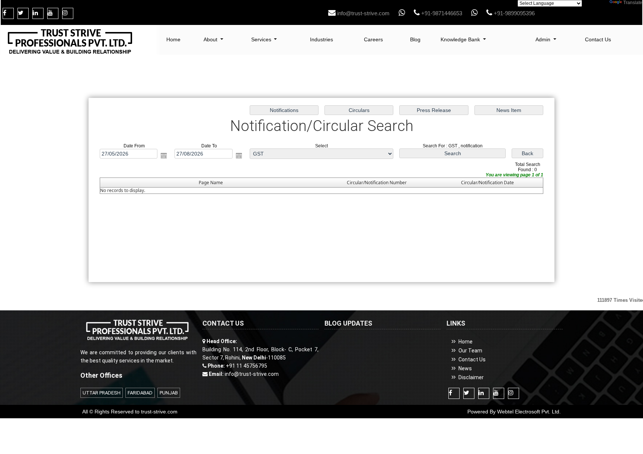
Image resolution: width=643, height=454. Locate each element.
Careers (373, 39)
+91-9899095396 (513, 13)
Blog (415, 39)
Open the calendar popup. (164, 155)
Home (173, 39)
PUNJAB (169, 393)
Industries (321, 39)
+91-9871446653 (441, 13)
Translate (632, 2)
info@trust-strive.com (363, 13)
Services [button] (262, 39)
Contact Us (598, 39)
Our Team (470, 351)
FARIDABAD (140, 393)
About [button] (211, 39)
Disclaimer (471, 377)
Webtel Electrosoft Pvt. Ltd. (529, 412)
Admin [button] (543, 39)
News (465, 368)
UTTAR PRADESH (102, 393)
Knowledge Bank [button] (461, 39)
